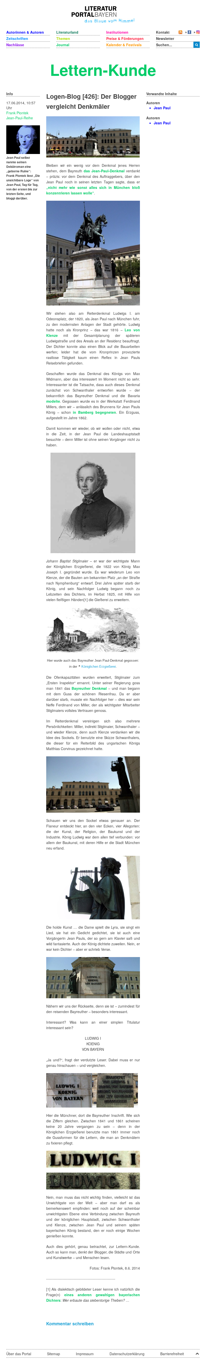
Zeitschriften (17, 38)
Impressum (85, 1353)
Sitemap (53, 1353)
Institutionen (117, 32)
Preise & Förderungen (125, 38)
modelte (53, 401)
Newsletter (165, 38)
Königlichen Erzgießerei (98, 666)
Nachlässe (15, 44)
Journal (62, 44)
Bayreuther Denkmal (89, 688)
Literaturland (67, 32)
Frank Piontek (17, 112)
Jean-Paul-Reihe (19, 117)
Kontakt (163, 32)
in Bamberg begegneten (94, 412)
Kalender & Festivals (124, 44)
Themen (63, 38)
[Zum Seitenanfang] (197, 1351)
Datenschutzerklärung (127, 1353)
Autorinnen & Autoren (25, 32)
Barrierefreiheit (172, 1353)
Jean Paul (162, 107)
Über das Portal (18, 1353)
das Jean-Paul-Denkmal (104, 170)
